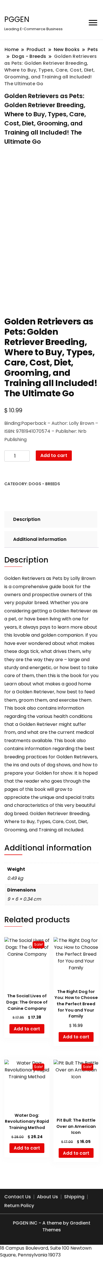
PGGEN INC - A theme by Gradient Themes (51, 1226)
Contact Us (17, 1196)
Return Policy (19, 1205)
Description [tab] (26, 519)
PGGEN (16, 19)
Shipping (74, 1196)
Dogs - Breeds (44, 484)
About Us (47, 1196)
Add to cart (53, 455)
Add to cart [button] (27, 1029)
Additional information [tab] (39, 539)
